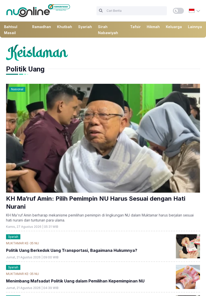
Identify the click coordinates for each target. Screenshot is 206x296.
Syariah (85, 27)
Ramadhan (41, 27)
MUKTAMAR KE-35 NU (22, 243)
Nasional (17, 89)
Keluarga (174, 27)
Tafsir (135, 27)
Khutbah (64, 27)
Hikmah (153, 27)
